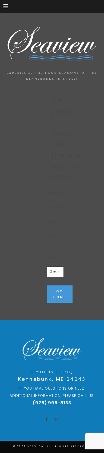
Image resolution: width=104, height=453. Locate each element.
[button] (6, 6)
